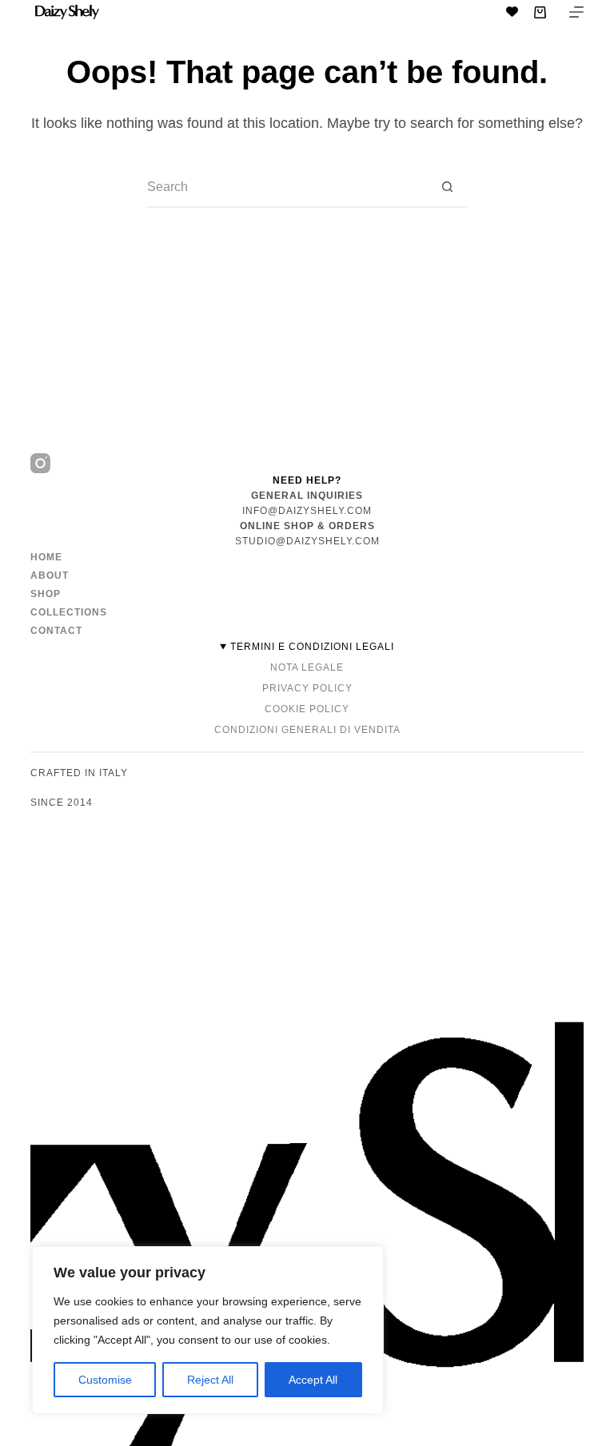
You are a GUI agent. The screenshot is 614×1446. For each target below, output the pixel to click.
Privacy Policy (307, 688)
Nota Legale (307, 667)
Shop (45, 594)
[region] (208, 1330)
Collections (68, 612)
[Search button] (447, 188)
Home (46, 557)
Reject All (210, 1379)
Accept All (313, 1379)
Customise (105, 1379)
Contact (56, 630)
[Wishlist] (512, 11)
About (49, 575)
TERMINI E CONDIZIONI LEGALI (312, 646)
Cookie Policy (307, 709)
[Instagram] (40, 463)
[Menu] (576, 12)
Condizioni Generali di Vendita (307, 729)
